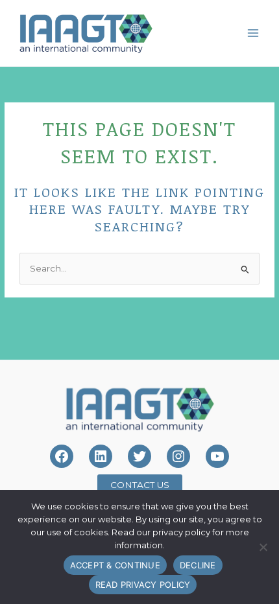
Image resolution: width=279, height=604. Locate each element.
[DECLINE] (262, 546)
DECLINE (198, 565)
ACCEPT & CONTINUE (115, 565)
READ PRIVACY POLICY (143, 584)
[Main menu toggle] (253, 32)
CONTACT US (139, 485)
